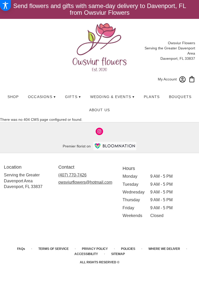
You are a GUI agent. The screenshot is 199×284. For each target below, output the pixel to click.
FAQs (21, 249)
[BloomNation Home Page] (114, 146)
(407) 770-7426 (72, 175)
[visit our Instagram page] (99, 131)
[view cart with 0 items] (192, 79)
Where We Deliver (164, 249)
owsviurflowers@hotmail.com (85, 182)
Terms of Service (53, 249)
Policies (128, 249)
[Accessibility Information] (5, 5)
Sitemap (118, 254)
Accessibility (86, 254)
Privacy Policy (95, 249)
